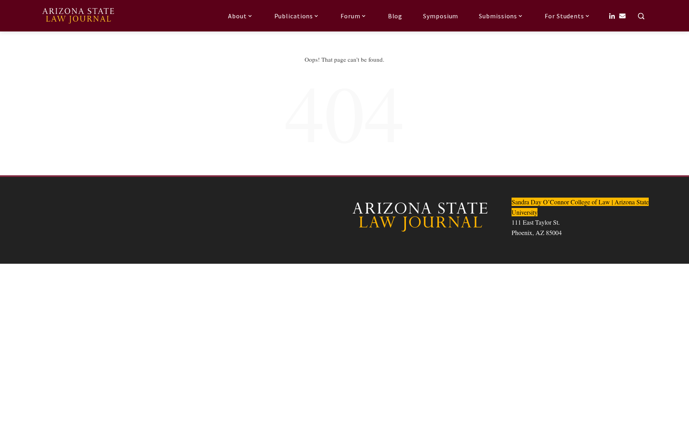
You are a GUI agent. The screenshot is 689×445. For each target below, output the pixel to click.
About (237, 16)
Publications (293, 16)
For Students (564, 16)
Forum (350, 16)
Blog (395, 16)
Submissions (498, 16)
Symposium (440, 16)
